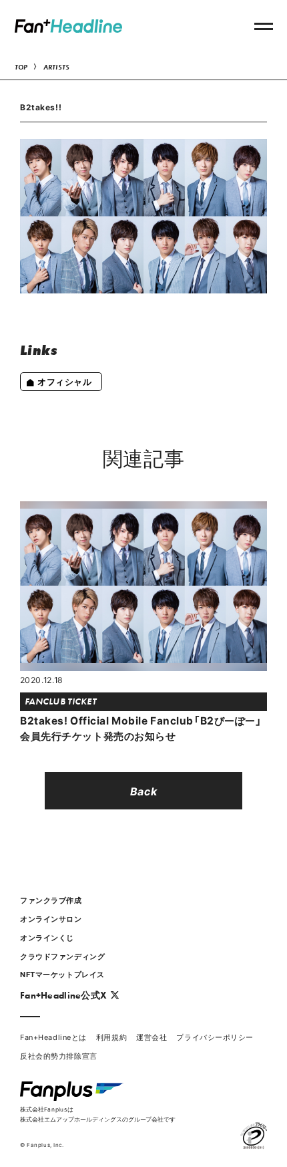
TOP (21, 67)
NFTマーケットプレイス (62, 974)
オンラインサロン (50, 918)
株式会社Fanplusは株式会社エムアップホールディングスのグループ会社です (98, 1114)
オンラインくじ (47, 937)
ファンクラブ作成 (50, 900)
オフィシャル (64, 381)
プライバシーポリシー (215, 1037)
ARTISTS (56, 67)
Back (143, 791)
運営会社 (151, 1037)
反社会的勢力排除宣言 (58, 1055)
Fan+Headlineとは (53, 1037)
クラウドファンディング (62, 956)
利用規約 (111, 1037)
